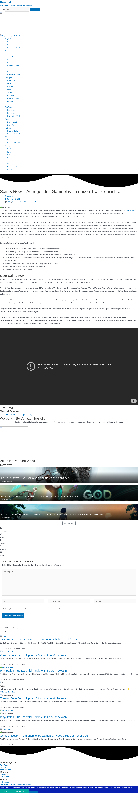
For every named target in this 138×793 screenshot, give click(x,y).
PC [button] (6, 69)
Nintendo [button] (8, 60)
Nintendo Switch (13, 63)
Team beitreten (5, 769)
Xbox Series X (12, 54)
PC (8, 72)
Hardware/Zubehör (13, 75)
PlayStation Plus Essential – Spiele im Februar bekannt (33, 670)
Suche (2, 9)
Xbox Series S (43, 202)
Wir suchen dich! (13, 99)
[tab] (71, 627)
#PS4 (9, 202)
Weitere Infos (20, 791)
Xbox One (10, 57)
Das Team (4, 765)
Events (9, 90)
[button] (69, 530)
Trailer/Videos (25, 202)
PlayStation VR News (15, 48)
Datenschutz (5, 777)
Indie (9, 84)
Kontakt (5, 2)
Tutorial (9, 93)
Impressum (4, 775)
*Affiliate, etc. (5, 782)
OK (5, 791)
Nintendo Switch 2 (13, 66)
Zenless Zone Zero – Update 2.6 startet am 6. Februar (33, 655)
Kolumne (10, 87)
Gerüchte (10, 96)
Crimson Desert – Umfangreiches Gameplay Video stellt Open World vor (44, 735)
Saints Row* (131, 210)
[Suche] (35, 9)
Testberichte (9, 102)
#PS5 (14, 202)
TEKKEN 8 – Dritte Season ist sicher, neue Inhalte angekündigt (38, 639)
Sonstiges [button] (8, 78)
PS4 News (11, 45)
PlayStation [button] (9, 39)
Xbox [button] (7, 51)
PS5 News (11, 42)
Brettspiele (11, 81)
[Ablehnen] (33, 792)
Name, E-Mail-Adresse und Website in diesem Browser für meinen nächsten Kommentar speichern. (40, 609)
